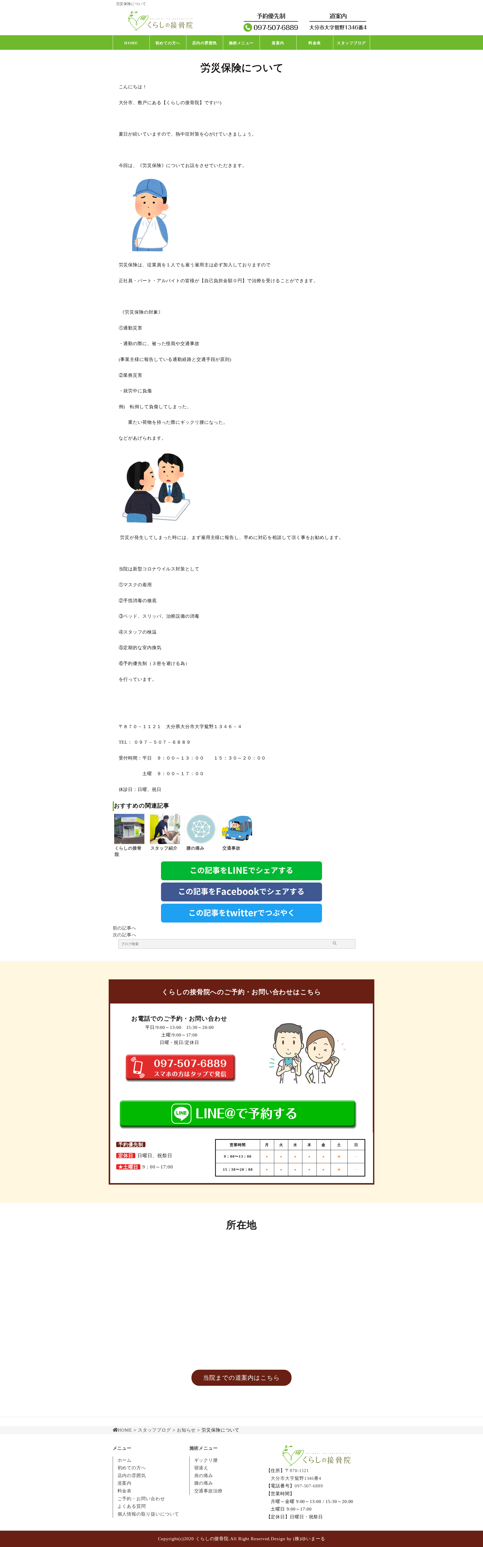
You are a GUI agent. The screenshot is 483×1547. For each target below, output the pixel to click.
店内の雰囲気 (204, 43)
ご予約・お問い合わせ (141, 1498)
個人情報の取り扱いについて (148, 1514)
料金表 (314, 43)
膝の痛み (203, 1483)
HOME (131, 43)
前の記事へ (125, 928)
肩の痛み (203, 1475)
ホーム (124, 1460)
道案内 (278, 43)
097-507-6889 (309, 1485)
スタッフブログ (351, 43)
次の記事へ (125, 934)
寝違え (201, 1467)
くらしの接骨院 (212, 1538)
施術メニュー (241, 43)
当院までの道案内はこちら (241, 1377)
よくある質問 (131, 1506)
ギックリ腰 (206, 1460)
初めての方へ (167, 43)
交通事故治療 (208, 1490)
